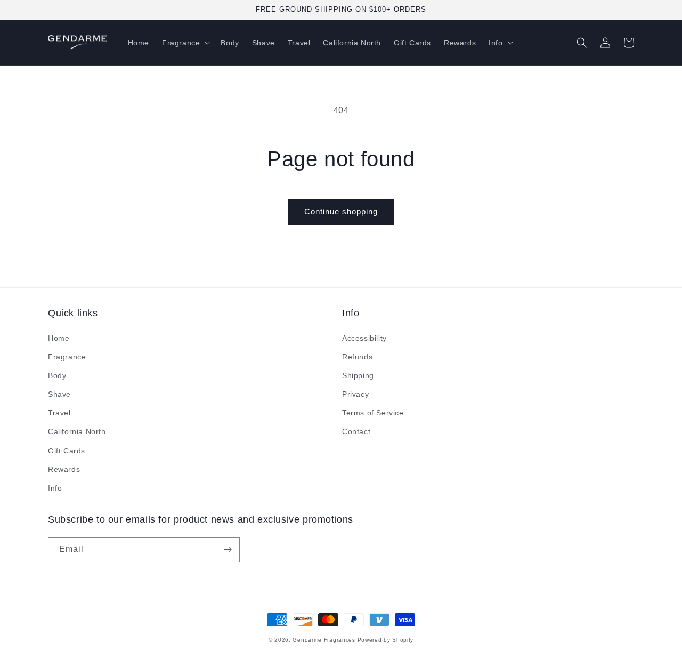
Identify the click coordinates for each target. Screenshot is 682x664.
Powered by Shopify (386, 640)
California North (77, 431)
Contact (356, 431)
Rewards (64, 469)
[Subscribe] (227, 549)
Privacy (355, 394)
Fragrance (67, 357)
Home (58, 338)
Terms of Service (373, 413)
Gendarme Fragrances (324, 640)
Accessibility (364, 338)
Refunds (357, 357)
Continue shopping (341, 211)
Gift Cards (66, 450)
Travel (59, 413)
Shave (59, 394)
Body (57, 375)
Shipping (358, 375)
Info (55, 488)
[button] (185, 42)
